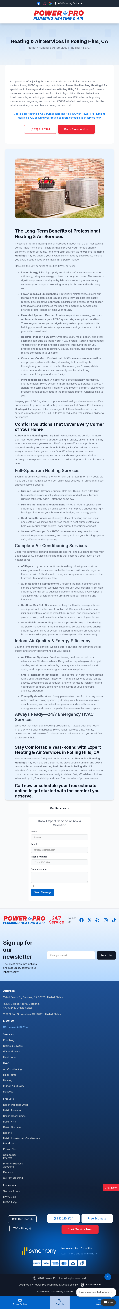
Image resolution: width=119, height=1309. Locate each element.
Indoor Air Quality (13, 1086)
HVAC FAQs (10, 1202)
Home (31, 47)
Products (8, 1098)
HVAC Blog (9, 1196)
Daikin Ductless (12, 1127)
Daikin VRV (9, 1121)
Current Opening (13, 1177)
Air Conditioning (12, 1069)
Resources (9, 1185)
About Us (8, 1143)
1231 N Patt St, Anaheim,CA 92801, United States (32, 1014)
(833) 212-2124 (40, 129)
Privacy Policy (42, 1291)
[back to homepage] (58, 15)
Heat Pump (9, 1057)
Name (34, 831)
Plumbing (8, 1040)
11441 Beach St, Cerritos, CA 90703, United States (33, 997)
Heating (7, 1080)
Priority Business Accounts (13, 1165)
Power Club (10, 1149)
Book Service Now (76, 129)
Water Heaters (11, 1051)
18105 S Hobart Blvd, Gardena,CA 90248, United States (21, 1005)
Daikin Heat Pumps (14, 1116)
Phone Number (39, 856)
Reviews (8, 1172)
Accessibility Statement (62, 1291)
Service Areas (11, 1191)
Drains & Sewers (13, 1045)
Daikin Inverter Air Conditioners (21, 1138)
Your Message (39, 869)
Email (34, 844)
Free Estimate (97, 1218)
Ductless (8, 1091)
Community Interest (9, 1156)
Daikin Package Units (15, 1104)
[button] (99, 1302)
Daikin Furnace (12, 1110)
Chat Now (111, 1187)
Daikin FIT (9, 1132)
